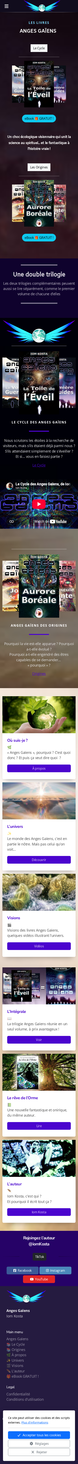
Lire (39, 1126)
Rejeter (41, 1452)
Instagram (57, 1270)
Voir (39, 1040)
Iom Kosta (39, 1212)
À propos (39, 768)
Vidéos (39, 946)
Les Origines (39, 167)
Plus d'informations (34, 1422)
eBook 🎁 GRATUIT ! (39, 118)
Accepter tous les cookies (42, 1435)
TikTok (39, 1257)
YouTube (41, 1279)
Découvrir (39, 860)
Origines (39, 673)
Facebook (25, 1270)
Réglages (42, 1443)
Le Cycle (39, 48)
